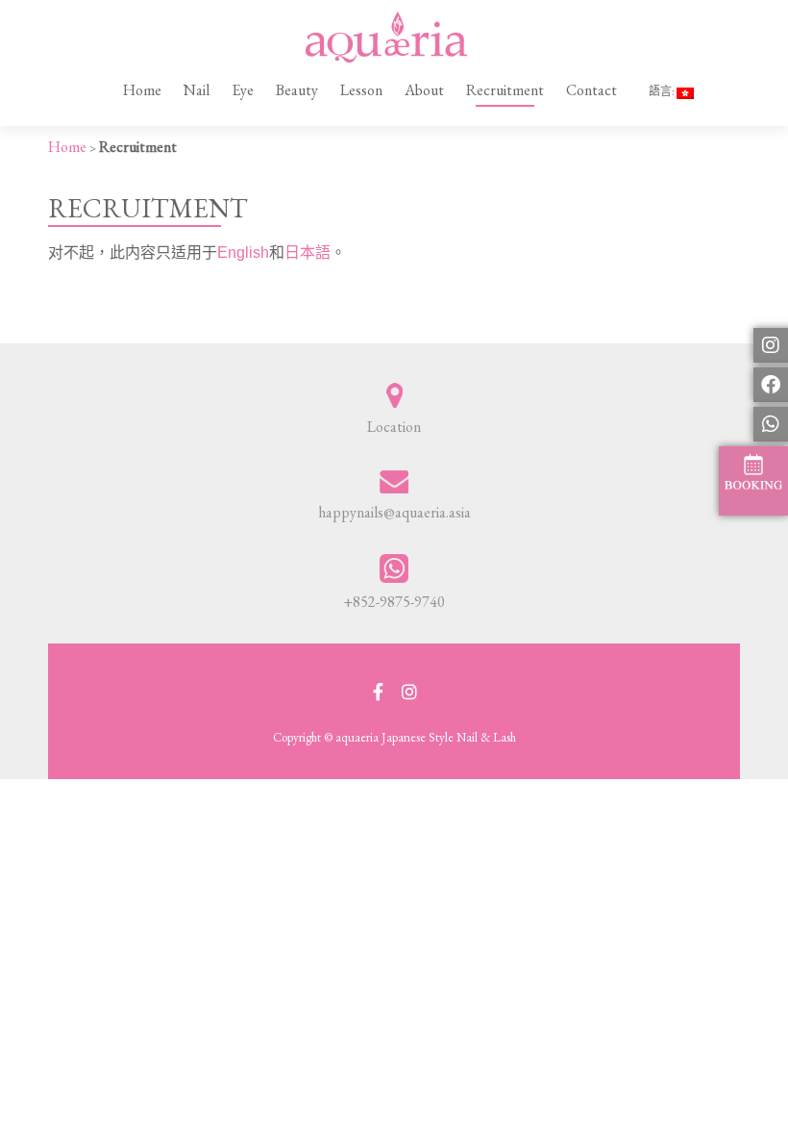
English (243, 252)
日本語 (307, 252)
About (424, 90)
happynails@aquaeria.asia (394, 512)
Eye (243, 90)
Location (394, 426)
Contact (591, 90)
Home (142, 90)
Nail (196, 90)
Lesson (361, 90)
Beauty (297, 90)
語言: (663, 91)
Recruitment (505, 90)
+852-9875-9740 (394, 602)
